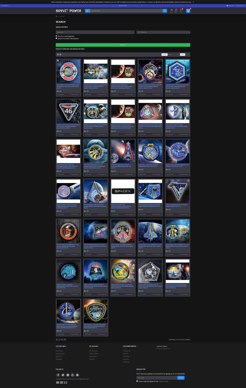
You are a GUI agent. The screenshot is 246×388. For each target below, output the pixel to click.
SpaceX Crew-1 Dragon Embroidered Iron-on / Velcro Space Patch (67, 286)
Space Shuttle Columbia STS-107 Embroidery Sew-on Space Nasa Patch (150, 246)
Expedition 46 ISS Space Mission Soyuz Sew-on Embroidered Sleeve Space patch (68, 126)
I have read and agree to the (153, 381)
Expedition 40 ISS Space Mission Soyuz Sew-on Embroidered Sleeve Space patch (150, 86)
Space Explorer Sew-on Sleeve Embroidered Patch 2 (176, 205)
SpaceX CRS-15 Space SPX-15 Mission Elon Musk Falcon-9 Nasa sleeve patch (150, 286)
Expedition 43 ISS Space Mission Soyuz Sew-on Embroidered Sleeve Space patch (177, 86)
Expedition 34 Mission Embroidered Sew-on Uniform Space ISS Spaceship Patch (121, 86)
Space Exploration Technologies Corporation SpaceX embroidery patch (121, 206)
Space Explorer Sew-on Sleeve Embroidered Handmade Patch (149, 205)
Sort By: (164, 54)
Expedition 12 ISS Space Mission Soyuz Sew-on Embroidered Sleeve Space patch (95, 86)
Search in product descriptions (68, 38)
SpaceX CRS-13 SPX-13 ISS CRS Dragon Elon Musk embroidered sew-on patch (122, 286)
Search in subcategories (66, 36)
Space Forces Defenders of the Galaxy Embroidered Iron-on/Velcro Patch (68, 246)
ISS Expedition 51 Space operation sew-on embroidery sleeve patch (176, 126)
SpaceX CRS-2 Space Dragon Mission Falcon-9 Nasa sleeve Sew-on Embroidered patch (67, 326)
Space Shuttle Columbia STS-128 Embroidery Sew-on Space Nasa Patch (177, 246)
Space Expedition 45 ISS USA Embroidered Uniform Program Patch (95, 206)
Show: (182, 54)
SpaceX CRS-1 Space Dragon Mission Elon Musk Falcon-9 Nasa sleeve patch (95, 286)
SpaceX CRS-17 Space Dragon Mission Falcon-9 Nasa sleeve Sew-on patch (176, 286)
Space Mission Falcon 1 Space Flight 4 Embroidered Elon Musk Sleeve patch (95, 246)
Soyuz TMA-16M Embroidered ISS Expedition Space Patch (177, 165)
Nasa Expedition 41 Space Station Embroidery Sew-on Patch (121, 166)
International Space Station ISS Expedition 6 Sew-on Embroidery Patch (150, 126)
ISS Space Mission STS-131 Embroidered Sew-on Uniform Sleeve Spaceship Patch (94, 166)
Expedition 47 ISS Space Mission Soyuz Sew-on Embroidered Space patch (95, 126)
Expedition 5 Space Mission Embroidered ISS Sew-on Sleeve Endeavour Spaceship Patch (122, 126)
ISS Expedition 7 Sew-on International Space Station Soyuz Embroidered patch (67, 166)
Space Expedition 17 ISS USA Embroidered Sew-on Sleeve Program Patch (66, 206)
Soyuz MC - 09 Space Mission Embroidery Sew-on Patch (148, 165)
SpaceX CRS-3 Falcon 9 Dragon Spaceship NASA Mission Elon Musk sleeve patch (94, 326)
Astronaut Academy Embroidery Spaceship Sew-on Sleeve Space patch (68, 86)
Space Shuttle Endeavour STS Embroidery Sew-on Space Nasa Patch (122, 246)
